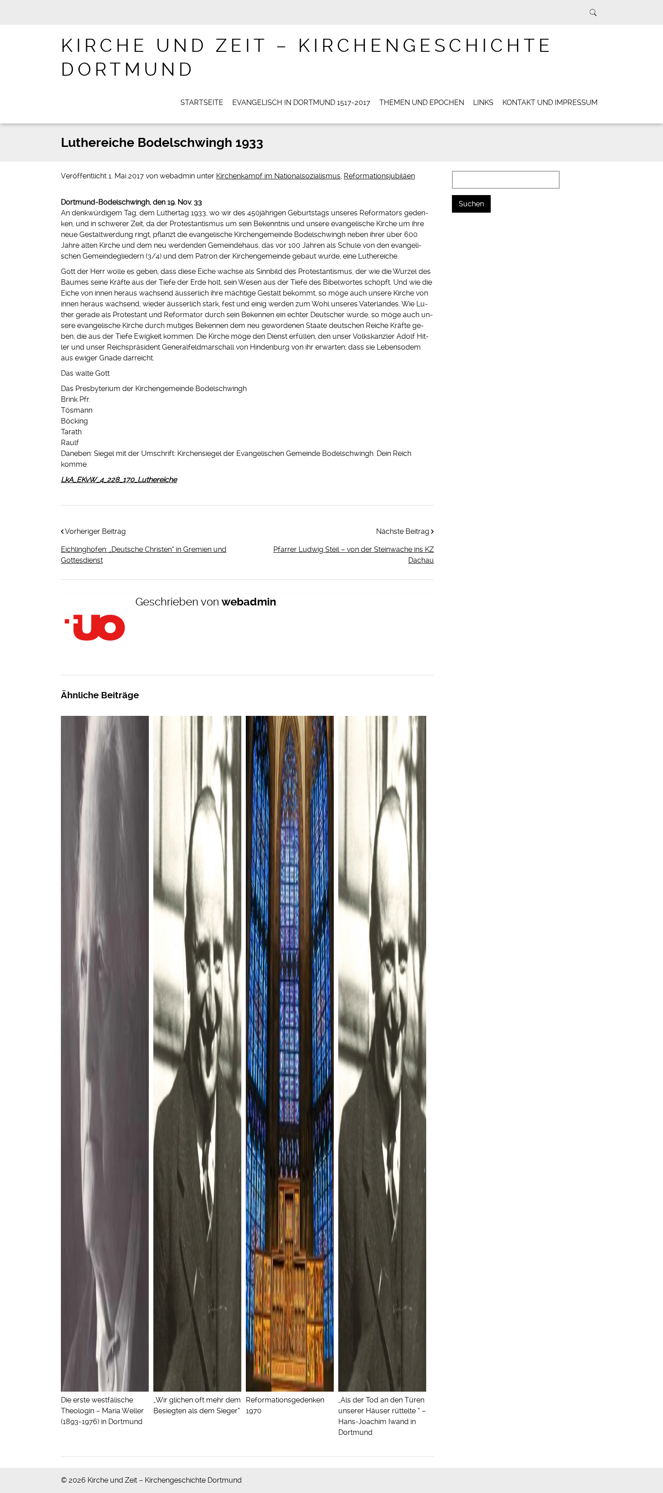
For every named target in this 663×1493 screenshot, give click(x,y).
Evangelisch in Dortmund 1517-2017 (301, 102)
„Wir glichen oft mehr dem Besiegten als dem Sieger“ (197, 1405)
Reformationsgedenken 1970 (285, 1405)
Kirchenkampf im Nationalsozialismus (278, 176)
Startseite (201, 102)
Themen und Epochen (421, 102)
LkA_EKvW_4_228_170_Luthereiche (119, 479)
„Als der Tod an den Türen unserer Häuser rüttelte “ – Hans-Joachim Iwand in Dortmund (382, 1416)
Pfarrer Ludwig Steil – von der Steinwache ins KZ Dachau (353, 554)
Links (483, 102)
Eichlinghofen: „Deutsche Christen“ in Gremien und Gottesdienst (143, 554)
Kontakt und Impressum (550, 102)
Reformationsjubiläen (379, 176)
